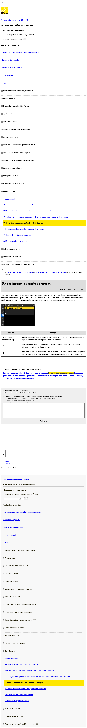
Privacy (7, 462)
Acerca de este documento (12, 68)
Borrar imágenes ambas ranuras (61, 373)
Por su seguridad (8, 75)
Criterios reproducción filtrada (30, 376)
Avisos (4, 83)
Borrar (5, 373)
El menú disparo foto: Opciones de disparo (20, 205)
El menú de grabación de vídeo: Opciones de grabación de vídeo (28, 211)
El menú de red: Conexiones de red (17, 235)
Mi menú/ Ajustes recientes (15, 241)
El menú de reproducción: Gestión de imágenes (23, 223)
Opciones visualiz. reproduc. (37, 373)
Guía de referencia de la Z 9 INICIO (16, 480)
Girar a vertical (16, 378)
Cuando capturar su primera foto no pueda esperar (20, 52)
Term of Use (9, 464)
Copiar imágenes (28, 378)
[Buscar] (24, 39)
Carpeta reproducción (17, 373)
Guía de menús (28, 272)
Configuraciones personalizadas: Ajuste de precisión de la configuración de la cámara (35, 217)
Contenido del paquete (10, 60)
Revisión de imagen (50, 376)
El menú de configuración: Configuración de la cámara (23, 229)
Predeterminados (9, 199)
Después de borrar (65, 376)
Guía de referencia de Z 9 (14, 272)
